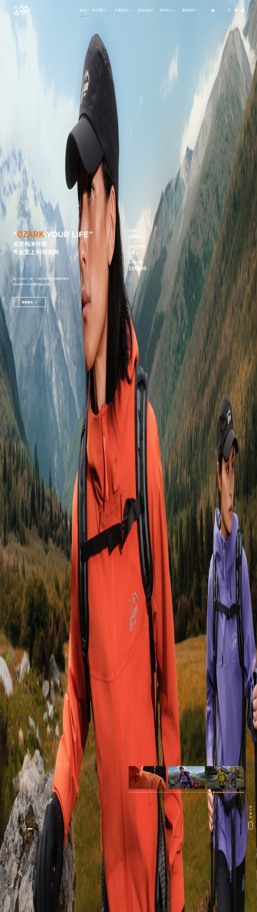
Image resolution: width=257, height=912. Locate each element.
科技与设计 (146, 10)
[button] (16, 828)
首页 (83, 10)
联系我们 (189, 10)
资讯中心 (166, 10)
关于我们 (99, 10)
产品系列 (121, 10)
